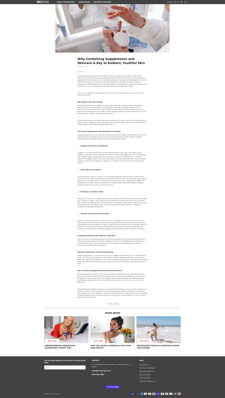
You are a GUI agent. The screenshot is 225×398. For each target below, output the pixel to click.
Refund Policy (145, 375)
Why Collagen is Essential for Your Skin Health (111, 347)
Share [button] (81, 71)
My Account (144, 365)
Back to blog (113, 304)
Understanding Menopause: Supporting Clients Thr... (60, 347)
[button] (181, 2)
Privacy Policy (145, 378)
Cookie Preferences (147, 381)
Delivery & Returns (146, 371)
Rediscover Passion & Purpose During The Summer (158, 347)
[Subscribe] (84, 367)
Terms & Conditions (147, 368)
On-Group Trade (54, 393)
